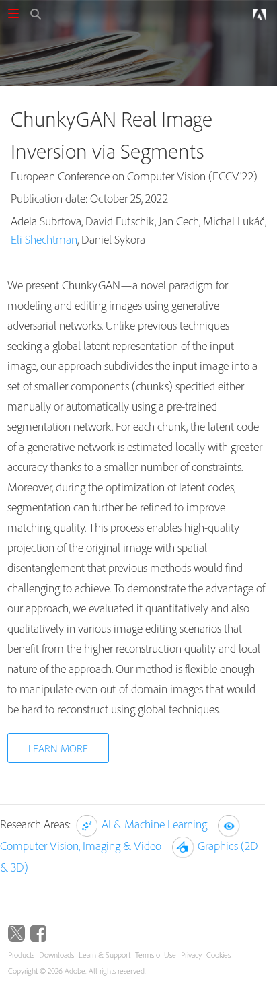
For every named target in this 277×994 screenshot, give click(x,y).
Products (21, 955)
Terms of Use (155, 955)
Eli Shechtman (44, 239)
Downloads (56, 955)
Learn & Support (104, 955)
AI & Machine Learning (154, 824)
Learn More (58, 748)
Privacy (191, 955)
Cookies (218, 955)
